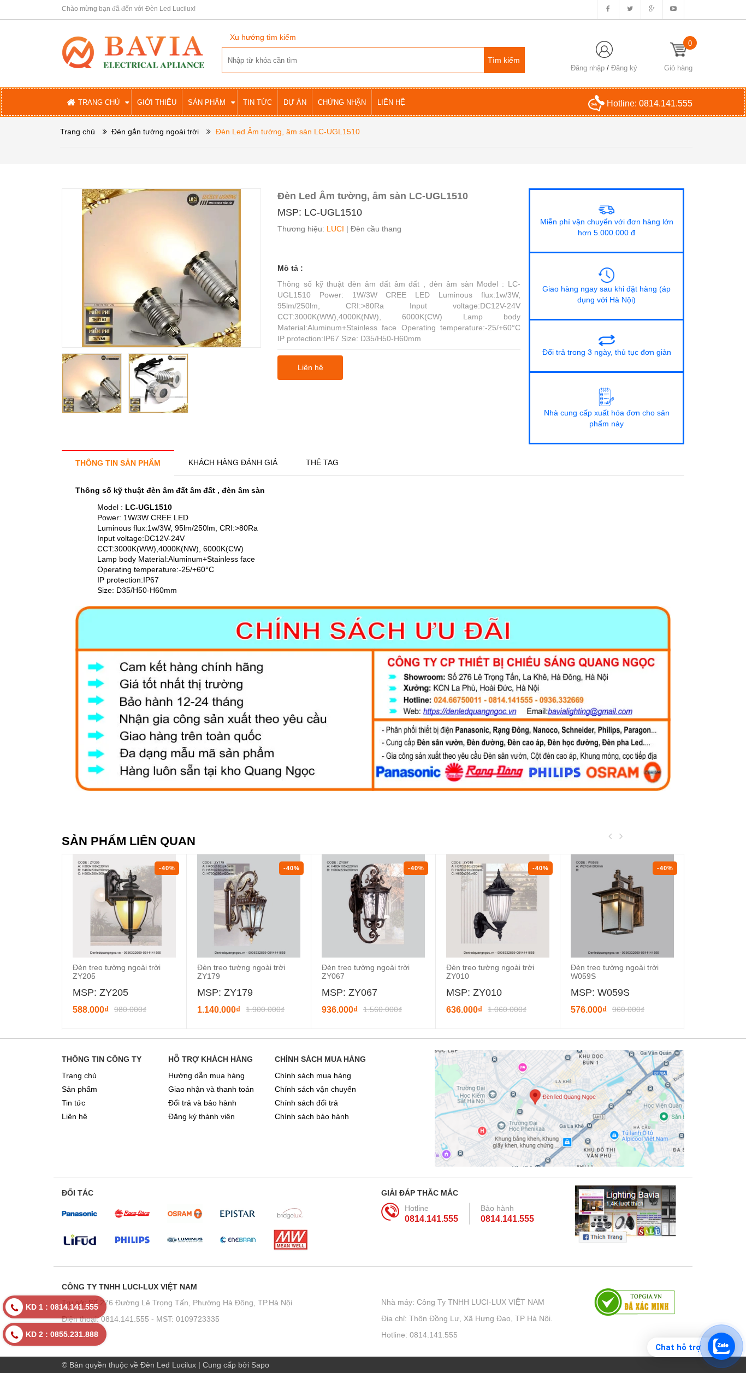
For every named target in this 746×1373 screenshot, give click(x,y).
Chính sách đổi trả (306, 1102)
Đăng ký (624, 68)
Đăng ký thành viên (201, 1116)
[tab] (118, 463)
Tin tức (73, 1102)
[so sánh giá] (639, 1302)
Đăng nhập (588, 68)
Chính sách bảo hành (312, 1116)
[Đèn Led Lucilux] (133, 51)
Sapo (260, 1364)
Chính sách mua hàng (313, 1075)
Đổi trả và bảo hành (202, 1102)
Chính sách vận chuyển (315, 1089)
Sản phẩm (79, 1089)
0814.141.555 (665, 103)
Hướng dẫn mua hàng (206, 1075)
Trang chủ (79, 1075)
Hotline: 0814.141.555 (419, 1334)
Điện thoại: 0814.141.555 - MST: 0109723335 (141, 1319)
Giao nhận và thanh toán (211, 1089)
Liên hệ (74, 1116)
